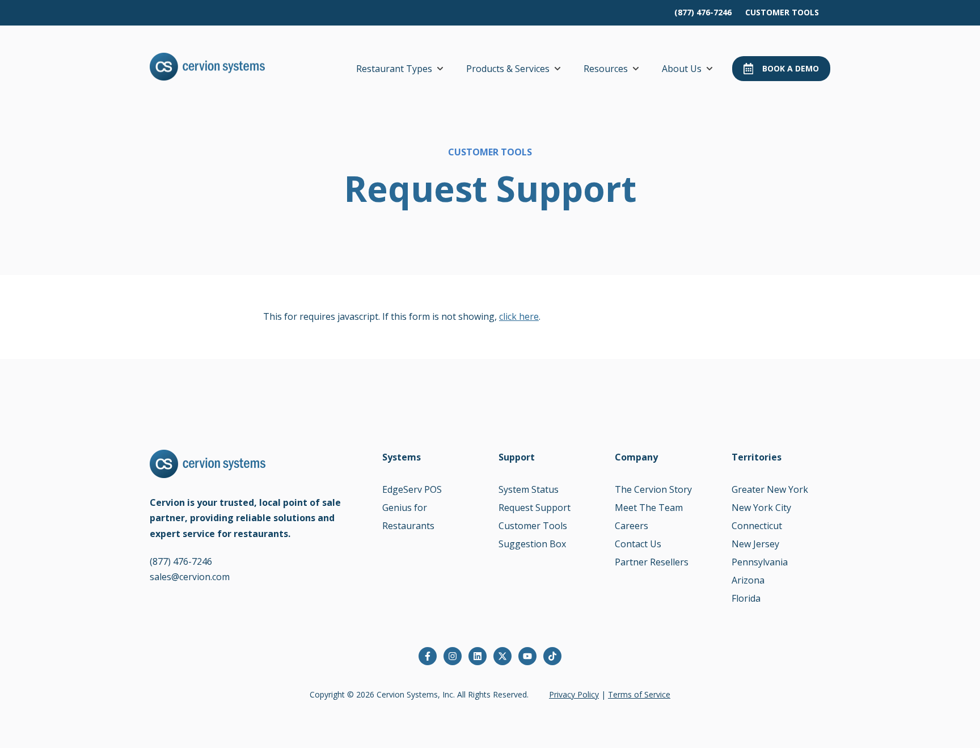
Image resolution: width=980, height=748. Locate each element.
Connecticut (757, 525)
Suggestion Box (532, 544)
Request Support (535, 507)
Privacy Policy (574, 694)
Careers (631, 525)
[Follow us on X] (502, 656)
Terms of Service (639, 694)
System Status (529, 489)
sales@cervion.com (190, 576)
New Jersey (755, 544)
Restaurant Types (394, 68)
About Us (682, 68)
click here (519, 316)
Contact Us (638, 544)
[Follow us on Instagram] (452, 656)
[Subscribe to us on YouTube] (527, 656)
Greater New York (770, 489)
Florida (746, 598)
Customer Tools (533, 525)
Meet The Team (649, 507)
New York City (761, 507)
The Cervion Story (653, 489)
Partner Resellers (651, 562)
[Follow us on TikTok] (552, 656)
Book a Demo (790, 68)
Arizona (748, 580)
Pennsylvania (760, 562)
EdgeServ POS (412, 489)
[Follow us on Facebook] (428, 656)
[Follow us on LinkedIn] (477, 656)
